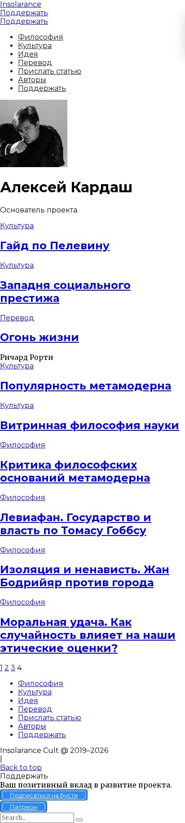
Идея (28, 54)
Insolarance (20, 4)
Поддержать (24, 13)
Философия (40, 37)
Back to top (21, 767)
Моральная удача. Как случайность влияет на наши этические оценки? (88, 635)
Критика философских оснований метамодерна (75, 471)
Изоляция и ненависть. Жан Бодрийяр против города (84, 576)
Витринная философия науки (89, 425)
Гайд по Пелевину (55, 245)
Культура (35, 45)
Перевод (35, 62)
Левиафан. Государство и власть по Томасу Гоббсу (75, 524)
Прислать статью (49, 71)
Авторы (32, 79)
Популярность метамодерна (85, 385)
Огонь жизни (39, 337)
